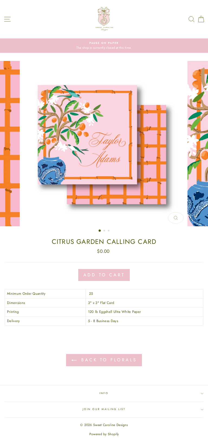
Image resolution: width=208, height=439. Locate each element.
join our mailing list (104, 409)
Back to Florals (108, 360)
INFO (103, 393)
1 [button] (100, 231)
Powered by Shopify (104, 434)
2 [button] (104, 231)
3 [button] (109, 231)
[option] (104, 45)
